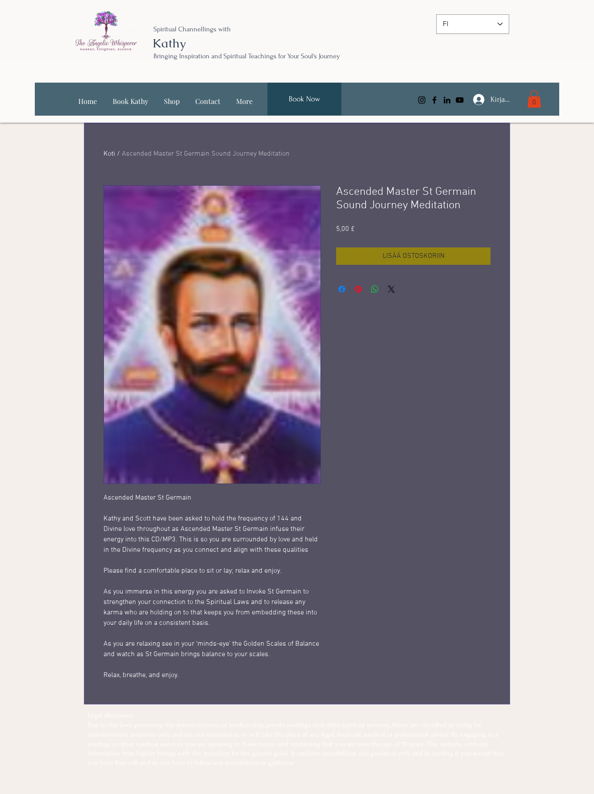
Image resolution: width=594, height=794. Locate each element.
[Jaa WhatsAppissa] (375, 289)
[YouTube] (459, 100)
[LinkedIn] (447, 100)
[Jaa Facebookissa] (342, 289)
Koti (109, 154)
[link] (534, 98)
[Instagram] (422, 100)
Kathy (169, 43)
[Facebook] (434, 100)
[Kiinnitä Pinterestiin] (358, 289)
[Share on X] (391, 289)
